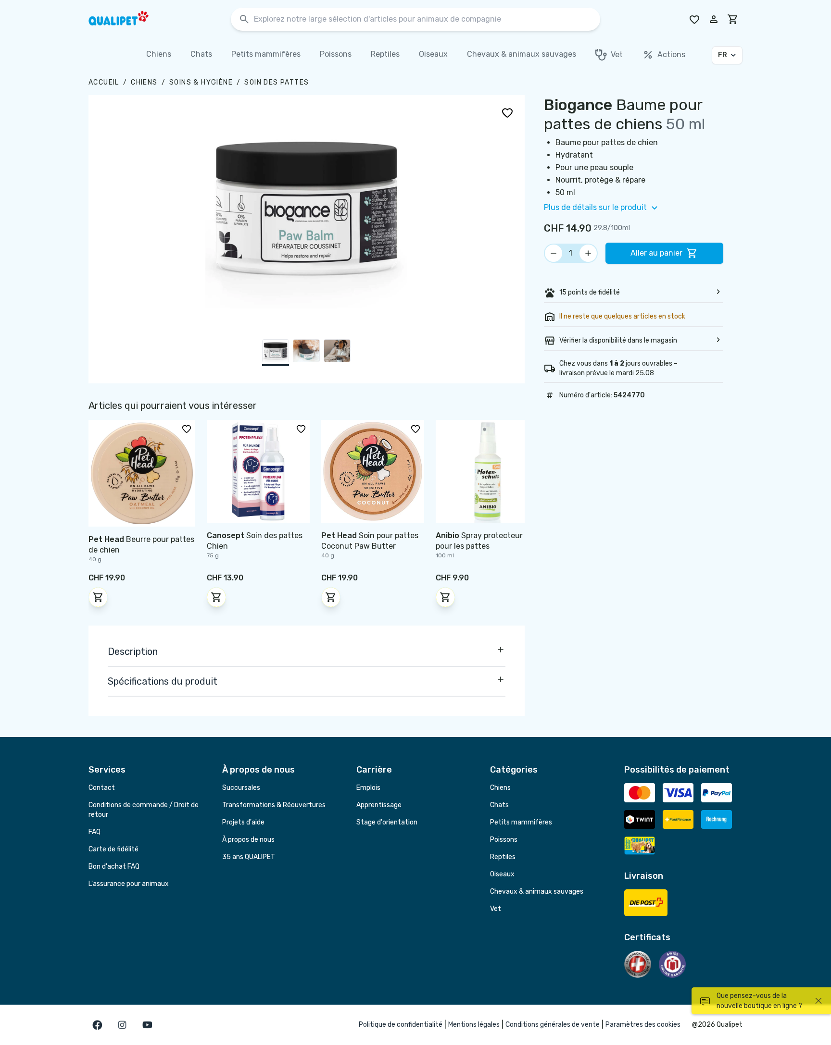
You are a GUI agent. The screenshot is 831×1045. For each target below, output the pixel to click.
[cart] (733, 19)
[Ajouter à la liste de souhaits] (507, 112)
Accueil (103, 82)
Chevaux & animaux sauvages (536, 891)
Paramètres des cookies (642, 1024)
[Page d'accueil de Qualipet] (126, 19)
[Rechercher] (244, 19)
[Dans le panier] (98, 597)
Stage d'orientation (386, 822)
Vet (495, 909)
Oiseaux (502, 874)
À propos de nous (248, 840)
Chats (499, 805)
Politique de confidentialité (400, 1024)
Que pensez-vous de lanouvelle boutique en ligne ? (759, 1001)
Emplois (368, 788)
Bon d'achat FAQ (113, 866)
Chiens (144, 82)
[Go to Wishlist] (694, 19)
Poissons (503, 840)
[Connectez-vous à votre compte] (713, 19)
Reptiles (503, 857)
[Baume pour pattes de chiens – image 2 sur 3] (306, 352)
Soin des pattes (276, 82)
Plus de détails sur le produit (595, 207)
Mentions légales (474, 1024)
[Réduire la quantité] (553, 253)
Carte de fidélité (113, 849)
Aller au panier (656, 253)
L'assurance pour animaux (128, 884)
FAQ (94, 832)
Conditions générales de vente (552, 1024)
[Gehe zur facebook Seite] (97, 1024)
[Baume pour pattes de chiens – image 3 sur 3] (337, 352)
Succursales (241, 788)
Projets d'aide (243, 822)
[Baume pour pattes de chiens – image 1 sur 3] (275, 352)
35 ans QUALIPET (248, 857)
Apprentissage (379, 805)
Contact (101, 788)
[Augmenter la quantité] (588, 253)
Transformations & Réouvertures (274, 805)
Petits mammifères (521, 822)
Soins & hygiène (201, 82)
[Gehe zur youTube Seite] (147, 1024)
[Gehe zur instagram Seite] (122, 1024)
